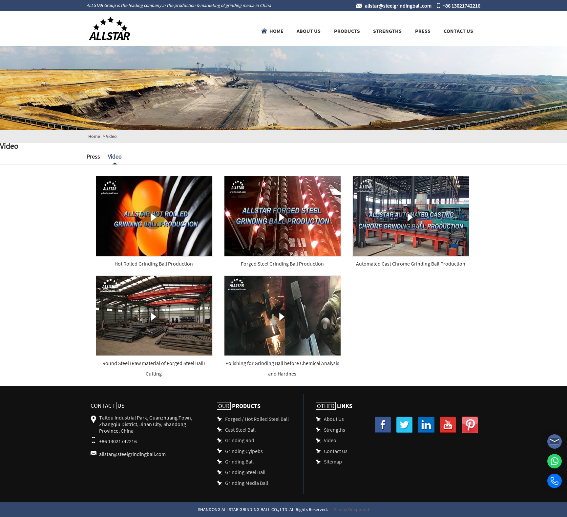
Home (276, 30)
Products (347, 30)
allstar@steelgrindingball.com (398, 5)
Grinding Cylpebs (244, 451)
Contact (108, 405)
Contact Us (458, 30)
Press (422, 30)
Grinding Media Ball (246, 483)
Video (115, 156)
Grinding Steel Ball (245, 472)
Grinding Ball (239, 461)
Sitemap (333, 461)
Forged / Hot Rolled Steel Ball (257, 419)
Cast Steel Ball (240, 429)
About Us (309, 30)
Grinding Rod (239, 440)
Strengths (387, 30)
